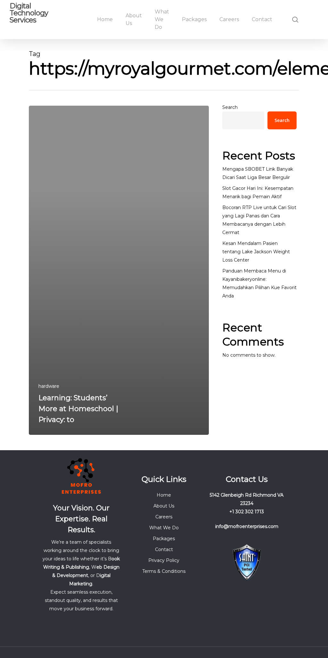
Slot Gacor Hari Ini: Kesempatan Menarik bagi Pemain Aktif (257, 192)
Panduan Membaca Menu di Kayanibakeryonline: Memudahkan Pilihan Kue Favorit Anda (259, 283)
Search (230, 107)
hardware (48, 386)
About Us (163, 506)
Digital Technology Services (29, 13)
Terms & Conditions (163, 571)
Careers (163, 517)
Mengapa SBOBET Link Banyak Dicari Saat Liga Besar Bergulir (257, 173)
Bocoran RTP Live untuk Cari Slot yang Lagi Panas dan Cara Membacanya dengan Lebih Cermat (259, 220)
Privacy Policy (163, 560)
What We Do (164, 528)
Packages (164, 538)
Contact (164, 549)
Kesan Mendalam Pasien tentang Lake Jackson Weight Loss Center (256, 251)
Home (164, 495)
